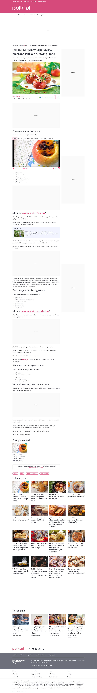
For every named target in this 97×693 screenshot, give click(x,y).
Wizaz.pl (69, 674)
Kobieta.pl (51, 674)
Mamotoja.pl (34, 671)
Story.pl (69, 677)
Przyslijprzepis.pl (53, 677)
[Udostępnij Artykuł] (58, 97)
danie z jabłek (26, 359)
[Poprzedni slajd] (13, 619)
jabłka (21, 473)
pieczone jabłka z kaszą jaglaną (35, 311)
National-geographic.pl (36, 677)
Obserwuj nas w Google (47, 97)
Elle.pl (14, 671)
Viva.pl (69, 671)
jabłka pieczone (45, 473)
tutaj (25, 691)
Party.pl (51, 671)
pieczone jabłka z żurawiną (33, 213)
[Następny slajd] (84, 619)
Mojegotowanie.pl (35, 674)
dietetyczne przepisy (32, 473)
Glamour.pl (15, 674)
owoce (15, 473)
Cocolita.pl (15, 677)
